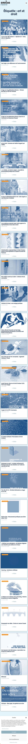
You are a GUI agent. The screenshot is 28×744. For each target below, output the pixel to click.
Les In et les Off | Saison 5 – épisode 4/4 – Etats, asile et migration (13, 37)
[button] (26, 717)
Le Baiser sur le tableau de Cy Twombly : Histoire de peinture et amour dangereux (14, 597)
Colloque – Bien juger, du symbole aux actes (12, 703)
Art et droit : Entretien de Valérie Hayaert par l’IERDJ (13, 144)
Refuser (14, 735)
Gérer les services (5, 728)
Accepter (14, 732)
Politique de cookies (13, 742)
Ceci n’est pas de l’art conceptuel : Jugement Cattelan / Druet (12, 357)
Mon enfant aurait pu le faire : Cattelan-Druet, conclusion (13, 277)
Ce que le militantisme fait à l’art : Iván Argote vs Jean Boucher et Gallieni (14, 197)
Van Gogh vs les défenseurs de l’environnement (13, 63)
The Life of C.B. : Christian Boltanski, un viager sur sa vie (13, 490)
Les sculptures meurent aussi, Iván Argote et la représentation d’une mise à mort (13, 224)
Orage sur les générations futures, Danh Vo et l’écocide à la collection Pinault (13, 117)
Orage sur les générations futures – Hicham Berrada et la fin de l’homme (12, 90)
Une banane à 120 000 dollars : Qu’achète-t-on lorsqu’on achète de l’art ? (13, 650)
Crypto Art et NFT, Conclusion (9, 410)
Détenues (3, 677)
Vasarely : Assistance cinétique (9, 570)
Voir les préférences (14, 739)
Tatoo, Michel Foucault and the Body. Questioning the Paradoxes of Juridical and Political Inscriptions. (12, 331)
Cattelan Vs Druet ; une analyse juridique (11, 303)
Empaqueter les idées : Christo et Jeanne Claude (13, 623)
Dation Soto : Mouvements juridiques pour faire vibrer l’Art (13, 517)
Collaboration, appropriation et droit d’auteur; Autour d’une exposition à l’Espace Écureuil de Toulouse (13, 251)
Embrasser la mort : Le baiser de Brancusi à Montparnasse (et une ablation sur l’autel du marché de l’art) (12, 465)
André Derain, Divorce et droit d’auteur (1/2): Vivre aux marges (12, 384)
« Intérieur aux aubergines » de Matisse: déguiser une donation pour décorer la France (14, 544)
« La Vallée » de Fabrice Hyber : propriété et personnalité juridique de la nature (12, 170)
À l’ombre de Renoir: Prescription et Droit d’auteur (12, 437)
